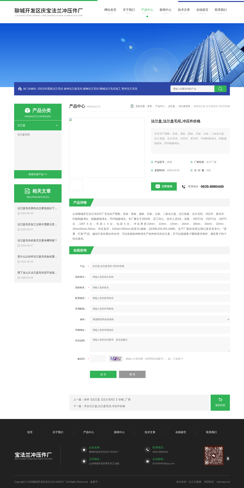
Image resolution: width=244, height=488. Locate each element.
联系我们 (211, 432)
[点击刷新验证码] (115, 359)
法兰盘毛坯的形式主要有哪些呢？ (37, 240)
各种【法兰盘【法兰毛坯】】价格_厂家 (107, 399)
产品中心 (160, 106)
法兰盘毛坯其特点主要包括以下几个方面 (41, 208)
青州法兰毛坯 (129, 88)
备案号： (95, 481)
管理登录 (209, 481)
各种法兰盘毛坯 (73, 88)
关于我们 (58, 432)
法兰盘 (21, 125)
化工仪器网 (195, 481)
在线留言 (180, 432)
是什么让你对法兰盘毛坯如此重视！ (38, 256)
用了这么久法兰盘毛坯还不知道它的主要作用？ (45, 272)
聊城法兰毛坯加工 (110, 88)
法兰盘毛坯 (23, 134)
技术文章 (150, 432)
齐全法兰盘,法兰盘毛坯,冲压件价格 (104, 406)
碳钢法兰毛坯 (91, 88)
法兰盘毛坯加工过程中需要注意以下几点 (41, 224)
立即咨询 (167, 186)
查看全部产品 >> (38, 174)
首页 (149, 106)
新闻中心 (119, 432)
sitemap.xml (223, 481)
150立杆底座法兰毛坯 (50, 88)
